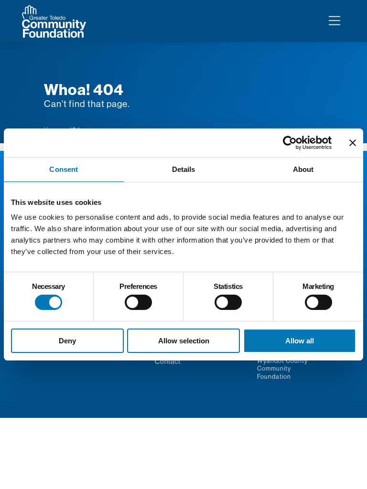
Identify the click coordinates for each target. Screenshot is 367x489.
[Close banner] (352, 142)
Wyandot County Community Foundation (282, 368)
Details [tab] (183, 169)
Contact (168, 361)
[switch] (138, 302)
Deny (67, 341)
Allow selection (183, 341)
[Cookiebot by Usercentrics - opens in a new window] (290, 143)
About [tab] (303, 169)
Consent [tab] (63, 169)
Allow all (299, 341)
